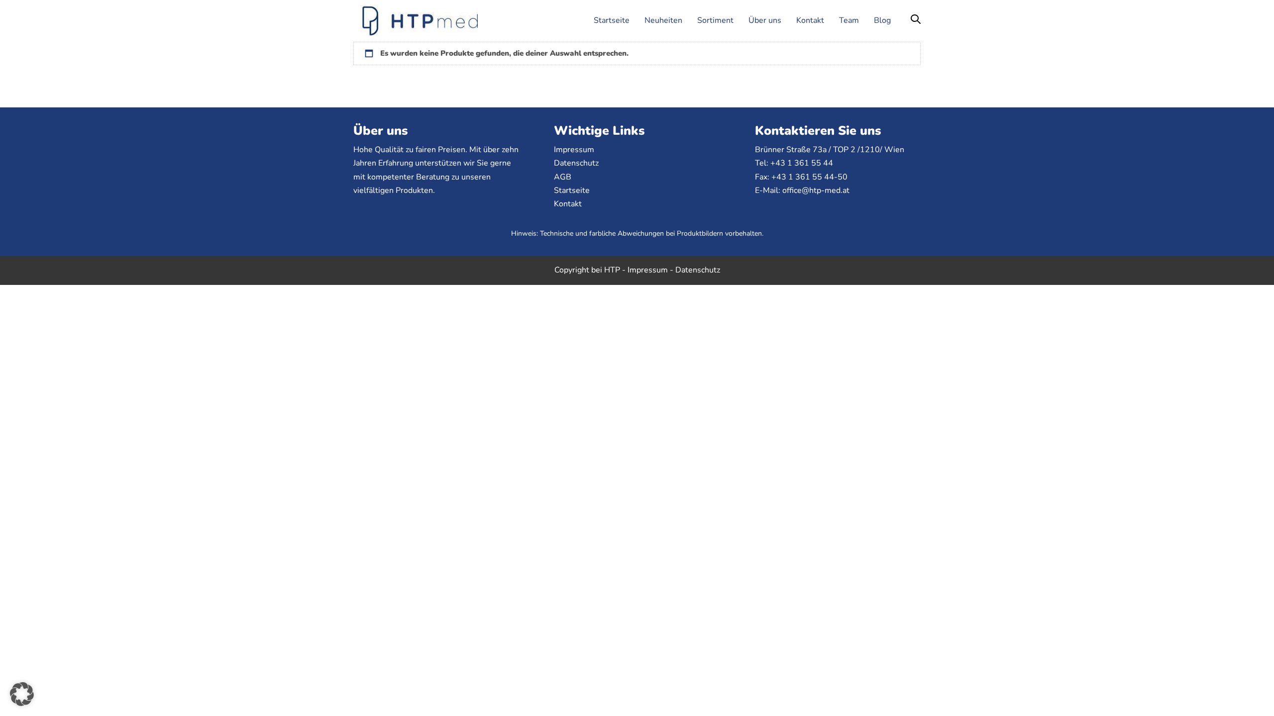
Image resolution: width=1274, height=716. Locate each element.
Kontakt (568, 203)
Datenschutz (576, 163)
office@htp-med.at (815, 190)
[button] (916, 20)
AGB (562, 177)
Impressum (574, 149)
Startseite (572, 190)
